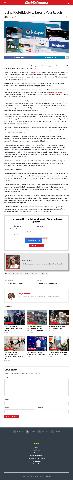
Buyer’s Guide (36, 461)
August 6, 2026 (8, 332)
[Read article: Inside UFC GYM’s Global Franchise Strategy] (59, 317)
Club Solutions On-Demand (36, 458)
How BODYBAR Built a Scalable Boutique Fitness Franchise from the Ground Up (13, 355)
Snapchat (34, 273)
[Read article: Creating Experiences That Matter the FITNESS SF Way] (59, 343)
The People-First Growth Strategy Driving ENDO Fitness (37, 353)
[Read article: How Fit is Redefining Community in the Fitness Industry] (14, 317)
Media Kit (36, 453)
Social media (43, 273)
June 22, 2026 (53, 330)
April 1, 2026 (30, 356)
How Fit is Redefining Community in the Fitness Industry (13, 328)
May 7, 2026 (7, 360)
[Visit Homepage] (36, 2)
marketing (27, 273)
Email (6, 408)
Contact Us (36, 464)
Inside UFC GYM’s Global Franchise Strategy (57, 327)
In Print (10, 8)
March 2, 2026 (53, 356)
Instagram (19, 273)
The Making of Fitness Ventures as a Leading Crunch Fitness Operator (35, 328)
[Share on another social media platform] (67, 57)
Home (5, 8)
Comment (8, 377)
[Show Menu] (5, 2)
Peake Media (48, 476)
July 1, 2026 (30, 332)
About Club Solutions (36, 456)
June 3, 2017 (25, 17)
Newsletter (36, 450)
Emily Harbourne (14, 17)
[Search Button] (68, 2)
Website (40, 408)
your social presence (55, 92)
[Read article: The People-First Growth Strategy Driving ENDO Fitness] (37, 343)
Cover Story (9, 323)
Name (6, 400)
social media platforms (35, 72)
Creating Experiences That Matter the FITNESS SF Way (58, 353)
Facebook (11, 273)
